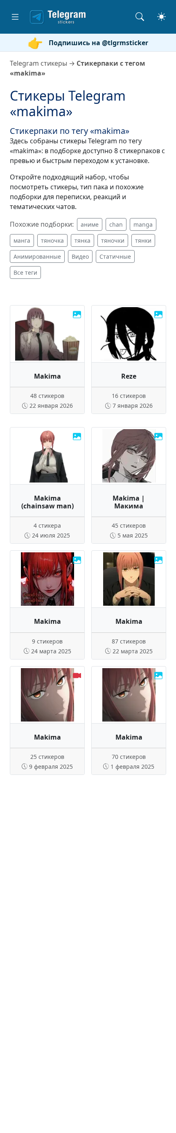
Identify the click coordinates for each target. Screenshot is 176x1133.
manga (143, 224)
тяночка (52, 240)
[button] (15, 17)
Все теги (25, 272)
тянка (82, 240)
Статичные (115, 256)
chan (116, 224)
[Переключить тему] (161, 16)
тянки (143, 240)
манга (22, 240)
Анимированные (37, 256)
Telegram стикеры (38, 63)
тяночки (112, 240)
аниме (90, 224)
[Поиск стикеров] (139, 16)
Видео (80, 256)
